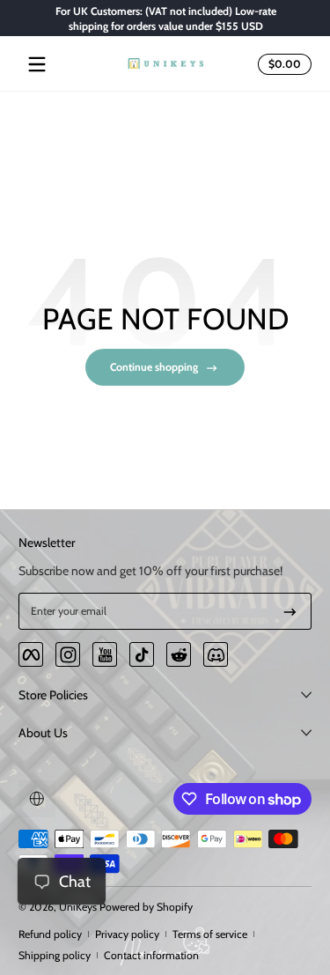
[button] (282, 64)
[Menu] (36, 64)
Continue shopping (154, 366)
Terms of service (209, 934)
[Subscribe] (290, 611)
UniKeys (78, 906)
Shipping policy (54, 955)
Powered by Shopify (146, 906)
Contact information (151, 955)
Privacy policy (127, 934)
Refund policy (50, 934)
